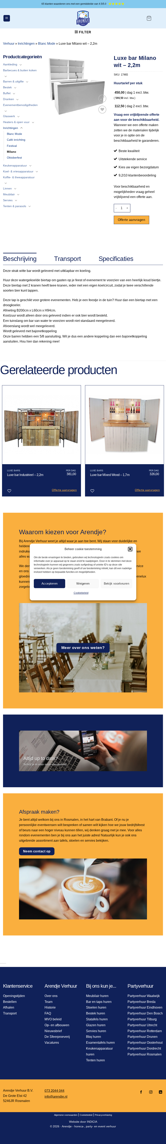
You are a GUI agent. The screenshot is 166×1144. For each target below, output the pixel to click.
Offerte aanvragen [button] (64, 490)
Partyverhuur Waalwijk (144, 996)
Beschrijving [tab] (19, 258)
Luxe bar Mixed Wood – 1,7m (110, 475)
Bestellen (10, 1001)
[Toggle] (20, 64)
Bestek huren (95, 1013)
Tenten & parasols (14, 206)
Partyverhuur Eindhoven (145, 1007)
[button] (130, 549)
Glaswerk (9, 116)
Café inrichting (16, 139)
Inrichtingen (26, 43)
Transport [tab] (67, 258)
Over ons (51, 996)
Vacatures (52, 1042)
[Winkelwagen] (149, 18)
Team (48, 1001)
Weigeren (83, 583)
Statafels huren (97, 1019)
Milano (11, 151)
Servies (8, 200)
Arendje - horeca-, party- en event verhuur (89, 1126)
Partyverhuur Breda (141, 1001)
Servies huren (96, 1031)
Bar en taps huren (99, 1001)
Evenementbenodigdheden (20, 105)
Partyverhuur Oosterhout (145, 1042)
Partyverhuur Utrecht (142, 1025)
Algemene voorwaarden (65, 1115)
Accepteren (50, 583)
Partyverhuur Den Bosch (145, 1013)
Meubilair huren (97, 996)
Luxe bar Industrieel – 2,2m (25, 475)
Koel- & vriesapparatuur (18, 171)
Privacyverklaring (103, 1115)
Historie (50, 1007)
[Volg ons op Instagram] (151, 1092)
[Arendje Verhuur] (83, 18)
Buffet (7, 93)
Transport (10, 1013)
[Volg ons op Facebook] (141, 1092)
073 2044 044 (54, 1090)
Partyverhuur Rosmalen (145, 1054)
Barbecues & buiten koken (20, 70)
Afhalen (8, 1007)
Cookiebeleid (81, 592)
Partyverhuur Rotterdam (145, 1031)
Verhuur (8, 43)
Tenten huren (95, 1060)
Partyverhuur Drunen (142, 1036)
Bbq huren (93, 1036)
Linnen (7, 188)
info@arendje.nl (56, 1096)
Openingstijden (14, 996)
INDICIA (92, 1121)
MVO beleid (53, 1019)
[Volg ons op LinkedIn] (159, 1092)
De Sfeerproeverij (57, 1036)
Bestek (7, 87)
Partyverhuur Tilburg (142, 1019)
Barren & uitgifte (13, 81)
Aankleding (10, 64)
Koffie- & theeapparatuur (19, 177)
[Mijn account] (159, 18)
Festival (12, 145)
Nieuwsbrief (53, 1031)
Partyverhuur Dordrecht (144, 1048)
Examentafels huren (100, 1042)
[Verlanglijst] (102, 110)
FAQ (48, 1013)
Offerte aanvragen (131, 220)
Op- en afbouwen (57, 1025)
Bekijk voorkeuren (116, 583)
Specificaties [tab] (116, 258)
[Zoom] (102, 99)
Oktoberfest (14, 157)
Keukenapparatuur (15, 165)
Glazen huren (95, 1025)
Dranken (8, 99)
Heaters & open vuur (16, 122)
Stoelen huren (96, 1007)
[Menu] (6, 18)
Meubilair (9, 194)
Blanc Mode (46, 43)
